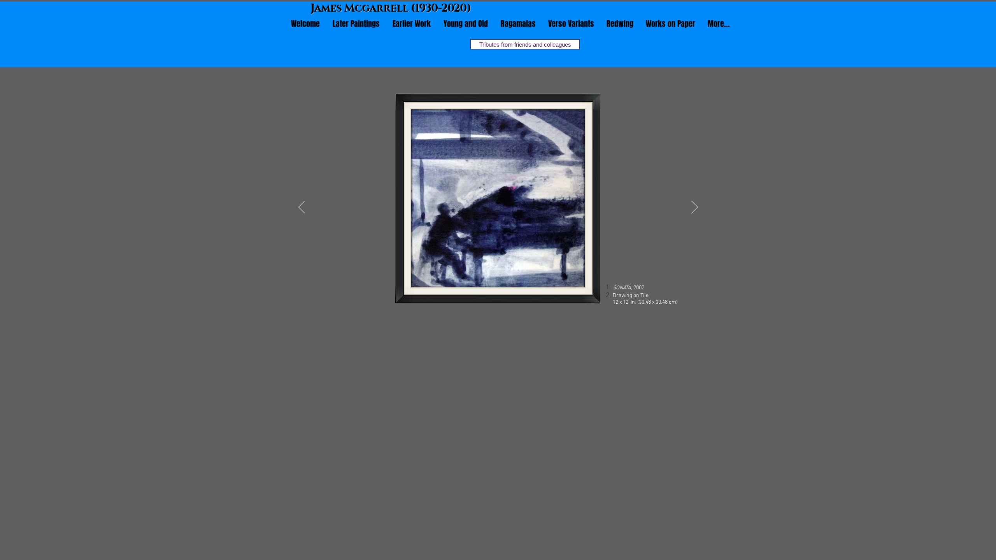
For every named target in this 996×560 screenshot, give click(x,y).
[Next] (694, 208)
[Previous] (301, 208)
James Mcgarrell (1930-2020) (391, 9)
